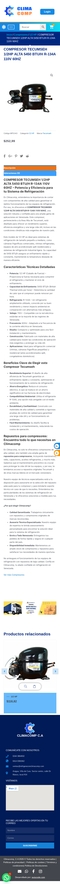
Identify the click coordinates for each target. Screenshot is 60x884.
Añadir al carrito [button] (34, 686)
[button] (51, 75)
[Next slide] (55, 671)
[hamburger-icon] (11, 27)
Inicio (9, 34)
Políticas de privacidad (13, 862)
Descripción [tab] (10, 168)
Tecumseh (47, 133)
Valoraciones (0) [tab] (12, 173)
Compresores (21, 34)
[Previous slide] (4, 671)
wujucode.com (38, 877)
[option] (30, 676)
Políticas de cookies (35, 862)
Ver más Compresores (14, 575)
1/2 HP (33, 34)
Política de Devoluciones (36, 866)
